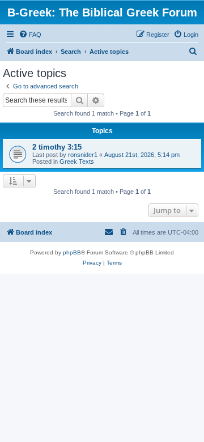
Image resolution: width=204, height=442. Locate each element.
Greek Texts (77, 161)
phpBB (72, 252)
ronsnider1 (82, 154)
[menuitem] (30, 34)
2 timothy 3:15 (57, 147)
